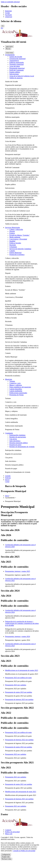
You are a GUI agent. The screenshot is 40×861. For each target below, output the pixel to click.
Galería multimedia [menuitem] (15, 391)
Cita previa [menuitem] (13, 439)
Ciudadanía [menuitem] (9, 433)
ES (3, 26)
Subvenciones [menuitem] (14, 74)
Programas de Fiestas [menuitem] (16, 395)
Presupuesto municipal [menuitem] (17, 68)
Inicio (7, 496)
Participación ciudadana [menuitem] (17, 435)
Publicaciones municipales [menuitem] (18, 393)
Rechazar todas (6, 859)
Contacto (8, 830)
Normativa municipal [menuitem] (16, 64)
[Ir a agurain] (17, 37)
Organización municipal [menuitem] (17, 58)
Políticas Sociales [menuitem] (15, 243)
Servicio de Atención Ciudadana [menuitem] (20, 249)
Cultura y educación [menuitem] (16, 229)
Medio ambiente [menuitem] (14, 237)
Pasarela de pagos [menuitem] (15, 445)
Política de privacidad (12, 832)
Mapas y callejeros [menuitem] (15, 385)
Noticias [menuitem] (8, 478)
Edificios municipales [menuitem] (16, 62)
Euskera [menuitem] (12, 233)
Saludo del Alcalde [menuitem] (15, 57)
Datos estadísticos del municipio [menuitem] (20, 387)
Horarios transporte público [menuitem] (18, 443)
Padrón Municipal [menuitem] (15, 253)
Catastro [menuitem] (12, 251)
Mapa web (8, 834)
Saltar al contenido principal (10, 2)
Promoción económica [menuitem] (16, 254)
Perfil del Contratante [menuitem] (16, 70)
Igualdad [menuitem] (12, 241)
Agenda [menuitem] (7, 476)
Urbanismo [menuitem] (13, 247)
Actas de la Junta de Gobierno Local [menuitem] (21, 76)
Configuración (6, 854)
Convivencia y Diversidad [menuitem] (18, 239)
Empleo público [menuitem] (14, 72)
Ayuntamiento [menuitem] (10, 55)
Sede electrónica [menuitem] (14, 441)
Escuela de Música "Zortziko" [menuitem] (19, 235)
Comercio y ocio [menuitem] (15, 383)
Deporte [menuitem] (12, 231)
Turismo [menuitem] (12, 381)
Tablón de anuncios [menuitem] (16, 78)
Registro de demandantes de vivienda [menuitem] (21, 447)
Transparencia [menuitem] (14, 60)
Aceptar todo (6, 857)
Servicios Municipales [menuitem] (12, 227)
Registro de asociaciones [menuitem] (17, 437)
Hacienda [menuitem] (12, 245)
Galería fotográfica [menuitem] (15, 389)
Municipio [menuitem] (8, 379)
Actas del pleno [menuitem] (14, 66)
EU (2, 28)
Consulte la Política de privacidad (24, 851)
